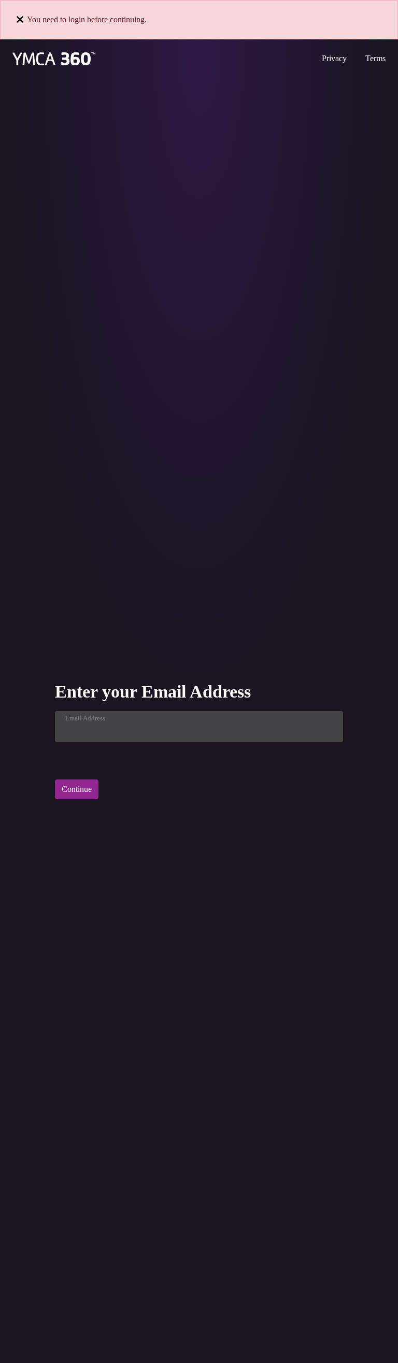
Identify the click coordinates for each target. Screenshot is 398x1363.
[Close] (20, 19)
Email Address (85, 718)
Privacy (334, 58)
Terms (375, 58)
